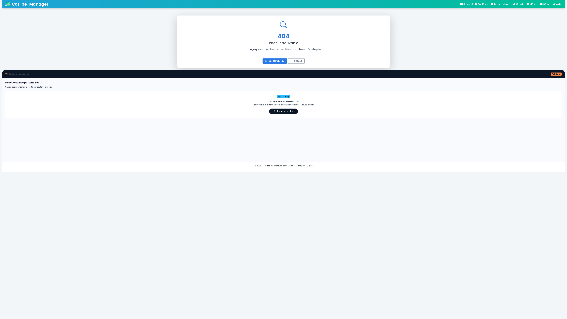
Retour (298, 61)
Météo (533, 4)
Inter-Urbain (502, 4)
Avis (558, 4)
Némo (546, 4)
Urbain (519, 4)
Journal (468, 4)
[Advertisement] (283, 139)
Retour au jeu (276, 61)
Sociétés (483, 4)
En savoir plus (285, 111)
